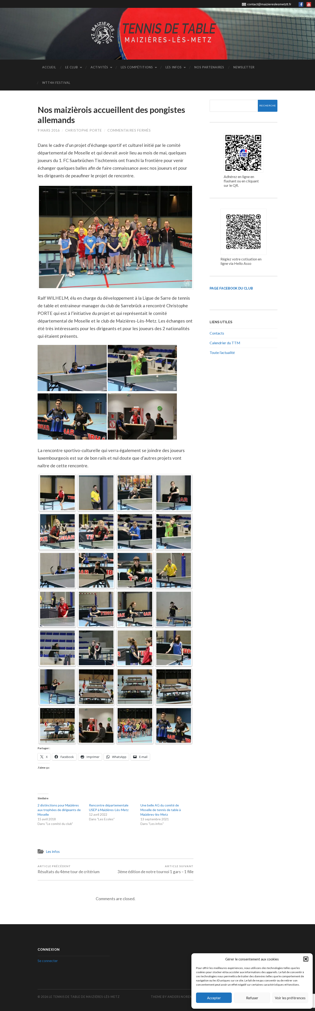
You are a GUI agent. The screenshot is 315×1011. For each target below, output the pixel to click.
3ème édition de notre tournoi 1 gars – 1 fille (155, 869)
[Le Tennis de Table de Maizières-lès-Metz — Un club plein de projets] (157, 33)
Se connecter (48, 960)
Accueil (49, 67)
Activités (99, 67)
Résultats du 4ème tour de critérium (69, 869)
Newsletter (244, 67)
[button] (305, 959)
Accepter (214, 998)
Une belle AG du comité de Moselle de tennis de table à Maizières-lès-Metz (160, 809)
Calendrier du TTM (225, 343)
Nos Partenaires (209, 67)
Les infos (174, 67)
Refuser (252, 998)
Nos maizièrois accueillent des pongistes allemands (111, 115)
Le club (71, 67)
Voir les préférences (290, 998)
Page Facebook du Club (231, 288)
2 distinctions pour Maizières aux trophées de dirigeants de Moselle (59, 809)
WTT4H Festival (56, 83)
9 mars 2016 (49, 130)
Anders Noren (179, 997)
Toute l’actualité (222, 352)
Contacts (217, 333)
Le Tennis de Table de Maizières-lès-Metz (84, 997)
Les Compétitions (137, 67)
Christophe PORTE (83, 130)
